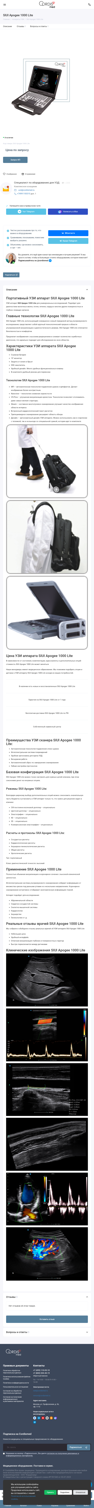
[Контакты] (89, 4)
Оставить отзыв (47, 1319)
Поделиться (10, 275)
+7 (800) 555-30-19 (41, 1373)
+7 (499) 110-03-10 (41, 1370)
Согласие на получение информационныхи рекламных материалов (13, 1399)
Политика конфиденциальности (16, 1383)
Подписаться (76, 1447)
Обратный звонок (40, 1376)
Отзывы (21, 26)
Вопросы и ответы (39, 26)
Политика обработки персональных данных (12, 1372)
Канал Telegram (70, 241)
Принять (50, 1492)
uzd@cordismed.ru (26, 190)
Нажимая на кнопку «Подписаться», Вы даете (42, 1454)
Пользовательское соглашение (15, 1387)
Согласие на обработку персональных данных (12, 1392)
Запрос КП (15, 160)
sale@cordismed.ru (40, 1391)
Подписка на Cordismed (17, 1434)
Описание (7, 26)
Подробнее (64, 1492)
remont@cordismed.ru (41, 1396)
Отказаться (80, 1492)
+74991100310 (23, 193)
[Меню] (4, 4)
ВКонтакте (70, 233)
